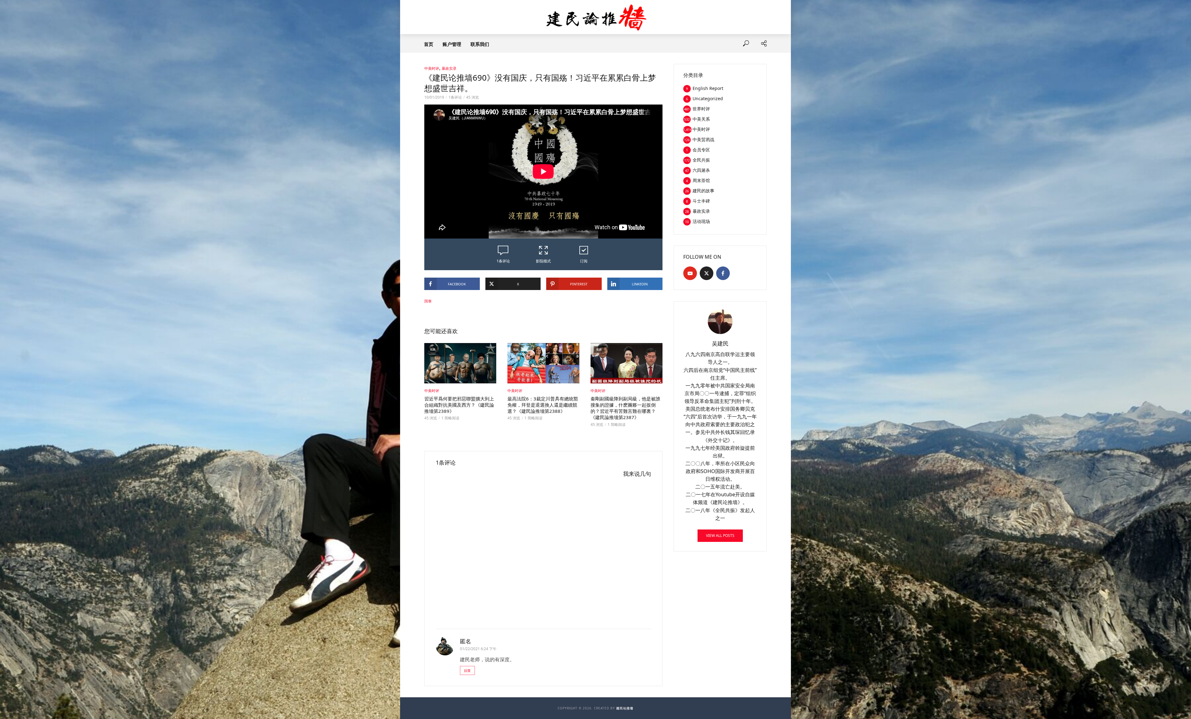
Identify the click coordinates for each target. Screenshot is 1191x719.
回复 (467, 670)
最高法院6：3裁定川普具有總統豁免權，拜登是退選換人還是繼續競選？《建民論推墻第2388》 (542, 404)
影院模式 (543, 261)
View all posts (720, 535)
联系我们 (480, 44)
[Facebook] (723, 273)
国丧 (428, 301)
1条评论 (455, 97)
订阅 (583, 261)
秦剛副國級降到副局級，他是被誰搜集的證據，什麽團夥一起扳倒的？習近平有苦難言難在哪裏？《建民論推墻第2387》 (625, 408)
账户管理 (452, 44)
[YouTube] (690, 273)
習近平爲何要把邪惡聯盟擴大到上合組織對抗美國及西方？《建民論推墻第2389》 (459, 404)
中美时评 (431, 68)
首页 (428, 44)
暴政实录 (449, 68)
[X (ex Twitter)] (706, 273)
